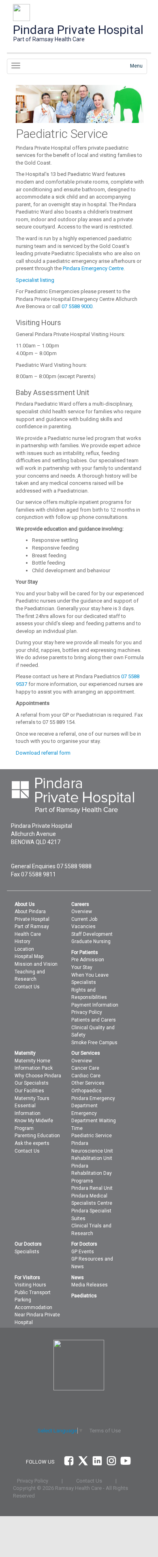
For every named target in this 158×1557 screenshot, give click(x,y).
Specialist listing (35, 280)
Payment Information (94, 1005)
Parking (23, 1300)
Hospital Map (29, 956)
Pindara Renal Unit (92, 1188)
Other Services (88, 1083)
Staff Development (92, 934)
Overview (81, 911)
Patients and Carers (93, 1020)
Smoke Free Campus (94, 1042)
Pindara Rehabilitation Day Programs (91, 1173)
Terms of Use (105, 1431)
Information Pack (34, 1068)
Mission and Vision (36, 964)
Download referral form (43, 753)
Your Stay (81, 967)
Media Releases (89, 1285)
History (22, 941)
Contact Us (27, 987)
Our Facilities (29, 1091)
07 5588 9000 (77, 306)
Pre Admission (87, 960)
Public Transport (33, 1292)
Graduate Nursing (91, 941)
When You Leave (90, 975)
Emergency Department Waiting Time (93, 1121)
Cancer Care (85, 1068)
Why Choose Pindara (38, 1076)
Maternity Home (32, 1061)
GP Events (82, 1251)
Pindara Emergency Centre (93, 268)
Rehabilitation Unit (91, 1158)
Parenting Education (37, 1135)
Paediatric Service (91, 1135)
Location (24, 949)
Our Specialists (32, 1083)
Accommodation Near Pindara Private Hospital (37, 1315)
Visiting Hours (30, 1285)
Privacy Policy (86, 1012)
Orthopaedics (86, 1091)
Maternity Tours (32, 1098)
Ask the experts (32, 1143)
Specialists (83, 982)
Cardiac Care (85, 1076)
